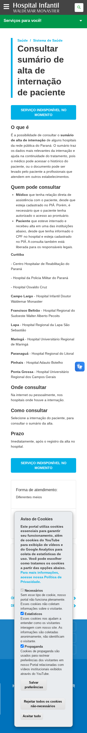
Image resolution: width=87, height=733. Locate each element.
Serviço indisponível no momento (43, 112)
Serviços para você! (23, 20)
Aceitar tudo (32, 716)
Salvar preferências (34, 685)
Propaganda (34, 646)
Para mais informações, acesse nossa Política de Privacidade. (41, 577)
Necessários (34, 590)
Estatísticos (33, 614)
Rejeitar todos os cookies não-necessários (43, 704)
